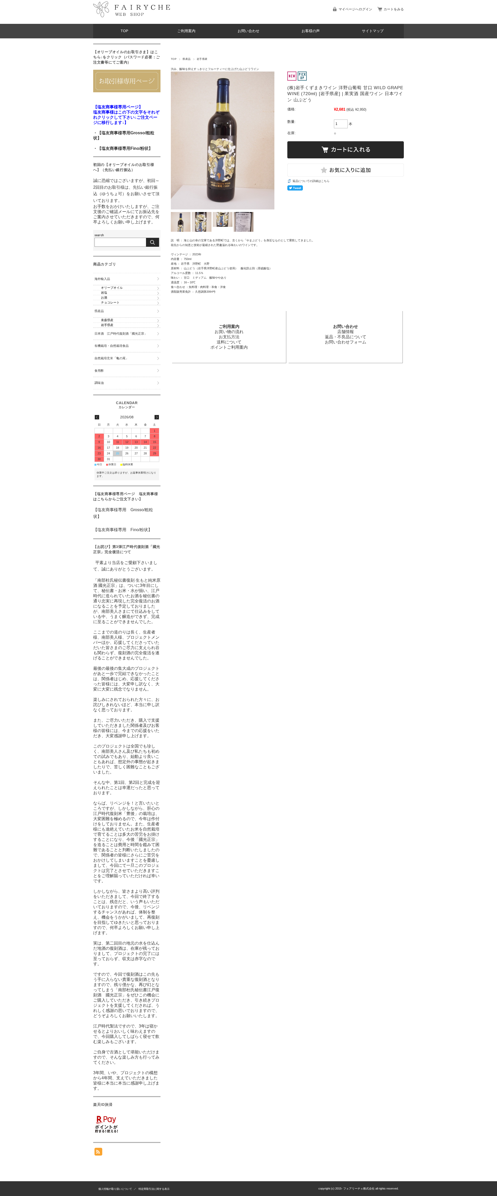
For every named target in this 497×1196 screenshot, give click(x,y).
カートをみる (394, 9)
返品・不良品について (345, 337)
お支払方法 (229, 337)
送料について (229, 342)
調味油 (99, 383)
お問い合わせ (248, 31)
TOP (124, 31)
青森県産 (107, 320)
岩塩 (104, 292)
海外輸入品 (102, 279)
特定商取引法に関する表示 (154, 1188)
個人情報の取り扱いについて (115, 1188)
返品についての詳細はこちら (311, 180)
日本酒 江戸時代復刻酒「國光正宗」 (120, 333)
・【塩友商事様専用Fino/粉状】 (123, 148)
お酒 (104, 297)
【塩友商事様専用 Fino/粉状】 (122, 529)
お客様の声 (311, 31)
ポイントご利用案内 (229, 347)
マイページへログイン (355, 9)
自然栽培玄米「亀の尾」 (111, 358)
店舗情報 (345, 331)
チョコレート (110, 302)
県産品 (186, 59)
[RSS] (98, 1153)
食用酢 (99, 370)
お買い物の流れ (229, 331)
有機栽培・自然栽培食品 (111, 346)
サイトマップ (373, 31)
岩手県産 (202, 59)
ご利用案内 (186, 31)
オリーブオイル (112, 288)
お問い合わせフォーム (345, 342)
